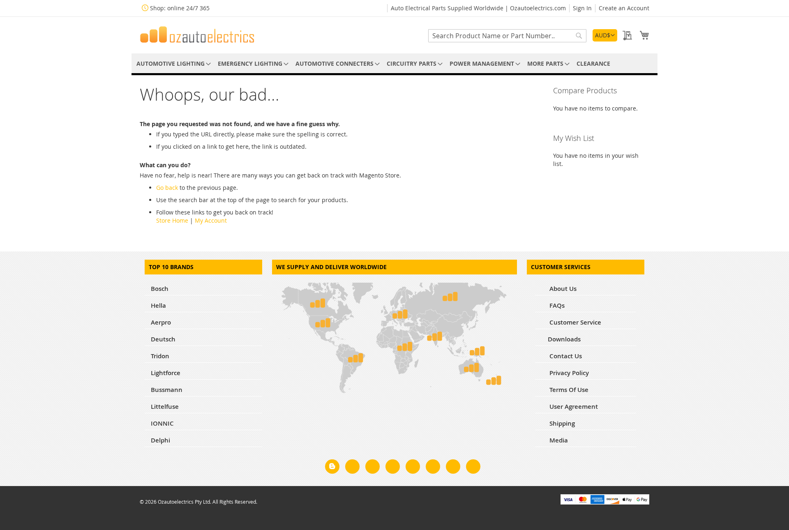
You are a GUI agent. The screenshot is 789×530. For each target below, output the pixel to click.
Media (558, 440)
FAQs (556, 305)
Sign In (582, 8)
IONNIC (162, 423)
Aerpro (161, 322)
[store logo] (197, 34)
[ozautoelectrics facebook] (352, 468)
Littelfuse (165, 406)
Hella (158, 305)
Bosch (159, 288)
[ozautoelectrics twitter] (392, 468)
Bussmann (166, 389)
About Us (562, 288)
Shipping (561, 423)
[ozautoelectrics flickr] (433, 468)
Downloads (564, 339)
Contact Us (565, 356)
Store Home (172, 220)
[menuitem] (172, 63)
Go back (167, 187)
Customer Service (574, 322)
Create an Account (624, 8)
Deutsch (163, 339)
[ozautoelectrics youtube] (453, 468)
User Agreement (573, 406)
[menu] (395, 63)
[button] (605, 35)
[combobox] (507, 35)
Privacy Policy (568, 373)
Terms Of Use (568, 389)
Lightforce (165, 373)
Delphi (160, 440)
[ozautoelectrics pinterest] (413, 468)
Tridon (160, 356)
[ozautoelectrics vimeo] (473, 468)
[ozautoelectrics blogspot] (332, 466)
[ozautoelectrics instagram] (372, 468)
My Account (211, 220)
